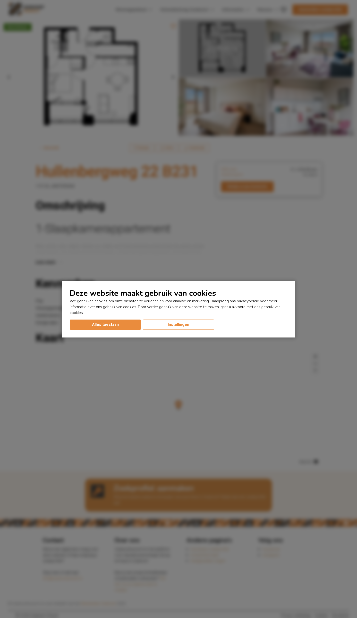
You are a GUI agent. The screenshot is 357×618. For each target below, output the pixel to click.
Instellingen (178, 324)
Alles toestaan (105, 324)
